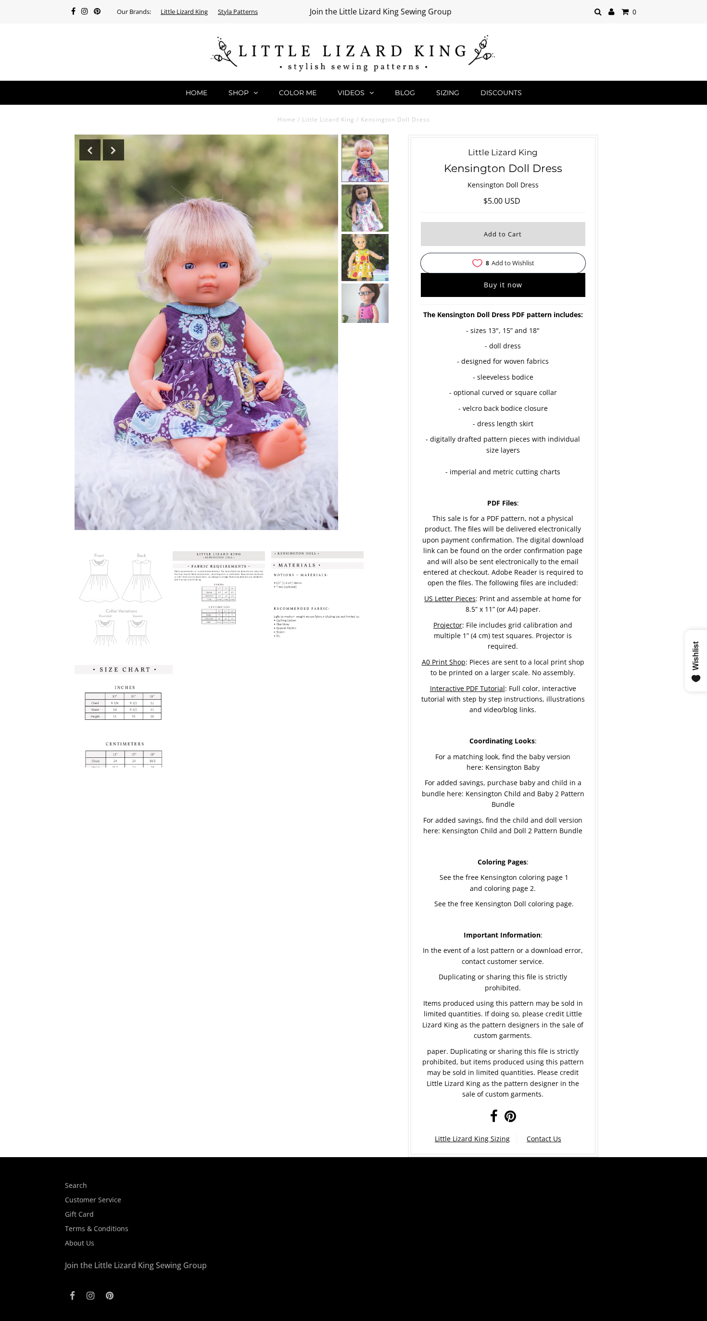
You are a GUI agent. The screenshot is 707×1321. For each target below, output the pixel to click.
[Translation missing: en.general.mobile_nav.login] (611, 11)
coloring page (541, 877)
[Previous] (90, 149)
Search (76, 1185)
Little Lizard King (184, 11)
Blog (405, 92)
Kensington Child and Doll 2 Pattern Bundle (512, 830)
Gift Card (79, 1214)
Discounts (501, 92)
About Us (79, 1242)
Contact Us (544, 1138)
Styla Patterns (238, 11)
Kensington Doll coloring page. (524, 903)
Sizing (447, 92)
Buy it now (503, 284)
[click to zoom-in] (121, 599)
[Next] (113, 149)
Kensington (484, 793)
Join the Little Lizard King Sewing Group (381, 11)
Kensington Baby (512, 767)
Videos (351, 92)
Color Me (297, 92)
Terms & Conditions (96, 1228)
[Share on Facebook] (494, 1118)
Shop (238, 92)
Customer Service (93, 1199)
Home (196, 92)
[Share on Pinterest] (510, 1118)
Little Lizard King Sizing (472, 1138)
